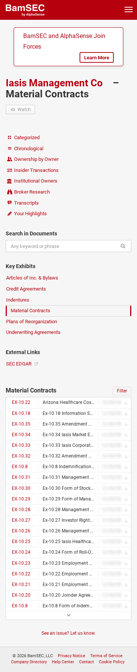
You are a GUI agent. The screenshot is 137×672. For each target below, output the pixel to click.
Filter (122, 391)
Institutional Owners (35, 181)
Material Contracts (30, 310)
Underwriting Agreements (33, 332)
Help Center (63, 661)
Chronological (28, 148)
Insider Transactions (36, 170)
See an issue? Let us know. (68, 633)
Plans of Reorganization (31, 321)
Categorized (26, 137)
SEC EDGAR (19, 364)
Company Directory (29, 661)
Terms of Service (106, 655)
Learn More (96, 57)
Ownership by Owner (36, 159)
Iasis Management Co (55, 83)
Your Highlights (30, 213)
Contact (86, 661)
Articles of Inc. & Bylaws (32, 278)
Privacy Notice (71, 655)
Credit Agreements (26, 289)
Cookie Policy (111, 661)
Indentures (17, 300)
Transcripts (26, 203)
